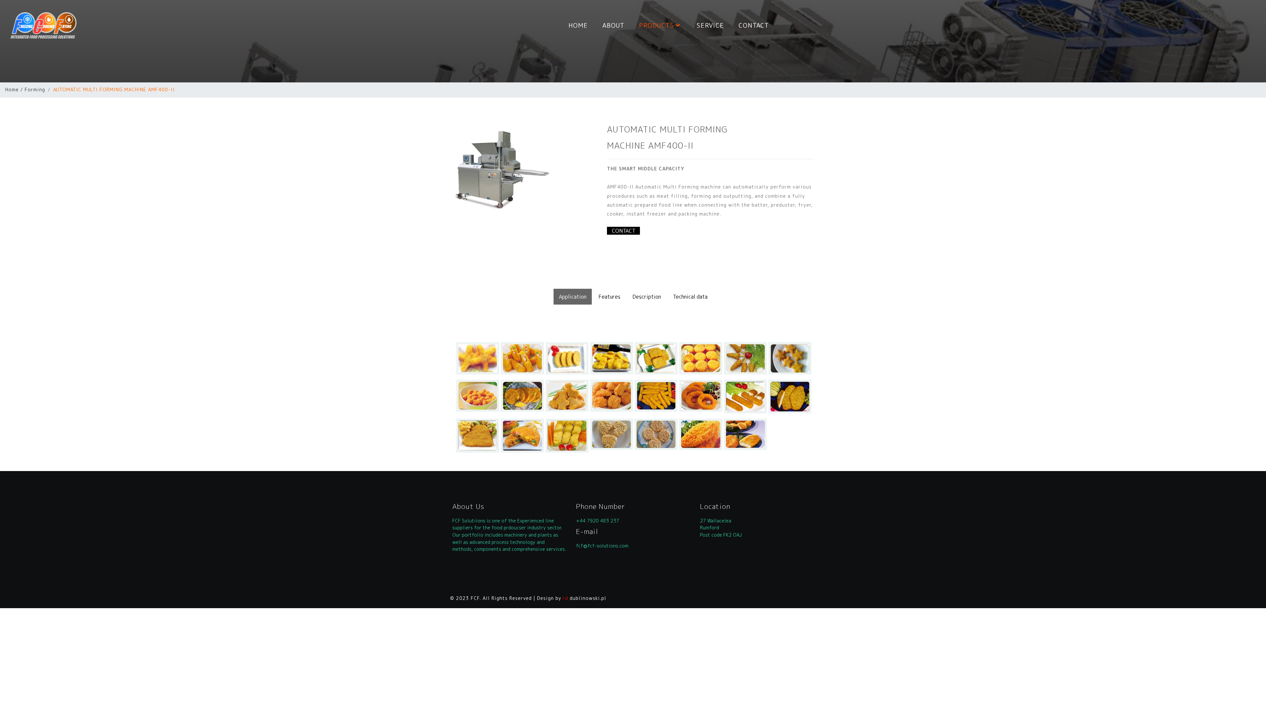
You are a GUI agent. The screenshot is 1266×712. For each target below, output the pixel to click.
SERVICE (710, 25)
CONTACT (753, 25)
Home (12, 89)
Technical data (690, 296)
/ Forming (32, 89)
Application (573, 296)
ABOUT (613, 25)
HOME (578, 25)
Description (646, 296)
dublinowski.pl (584, 598)
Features (609, 296)
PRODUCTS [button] (657, 25)
